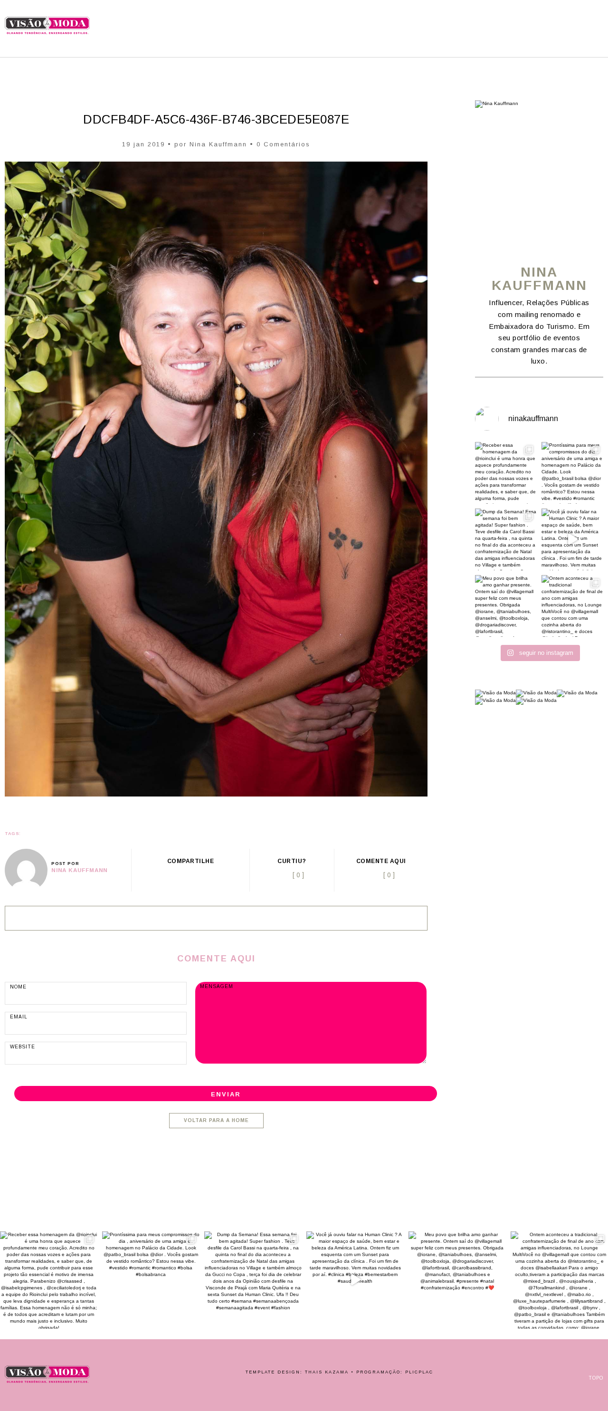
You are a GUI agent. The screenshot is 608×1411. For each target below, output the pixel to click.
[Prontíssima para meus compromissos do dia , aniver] (572, 473)
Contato (586, 20)
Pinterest (559, 20)
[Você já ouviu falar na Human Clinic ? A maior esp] (572, 539)
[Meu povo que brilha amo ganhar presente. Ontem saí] (506, 606)
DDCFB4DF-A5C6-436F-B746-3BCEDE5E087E (216, 119)
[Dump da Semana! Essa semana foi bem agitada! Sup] (506, 539)
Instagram (573, 20)
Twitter (180, 875)
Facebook (548, 20)
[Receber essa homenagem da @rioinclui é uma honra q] (506, 473)
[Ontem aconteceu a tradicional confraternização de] (572, 606)
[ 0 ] (389, 875)
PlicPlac (419, 1372)
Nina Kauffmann (218, 144)
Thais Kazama (327, 1372)
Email (215, 875)
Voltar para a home (216, 1120)
